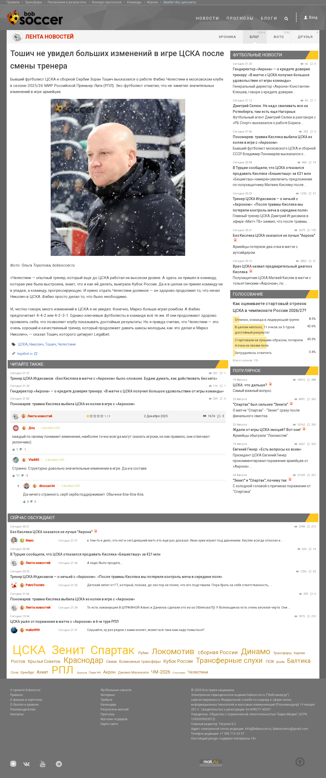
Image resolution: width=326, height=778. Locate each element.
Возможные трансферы (140, 661)
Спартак (112, 650)
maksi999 (33, 630)
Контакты (17, 714)
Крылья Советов (44, 661)
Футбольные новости (116, 690)
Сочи (14, 672)
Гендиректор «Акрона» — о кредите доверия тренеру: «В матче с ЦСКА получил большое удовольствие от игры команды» (117, 391)
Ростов (18, 661)
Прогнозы (240, 18)
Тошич (50, 344)
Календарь (108, 704)
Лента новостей (40, 416)
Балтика (299, 660)
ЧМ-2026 (160, 672)
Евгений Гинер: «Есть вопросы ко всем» (267, 449)
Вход (313, 17)
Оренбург (27, 672)
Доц (32, 428)
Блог (257, 35)
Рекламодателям (22, 709)
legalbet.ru (25, 353)
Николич (36, 344)
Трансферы (33, 2)
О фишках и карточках (26, 700)
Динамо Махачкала (133, 672)
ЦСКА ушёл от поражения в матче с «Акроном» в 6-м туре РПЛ (64, 621)
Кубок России (178, 661)
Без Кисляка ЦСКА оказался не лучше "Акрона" (274, 235)
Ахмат (42, 672)
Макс (30, 540)
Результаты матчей (115, 709)
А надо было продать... (105, 563)
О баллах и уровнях (24, 704)
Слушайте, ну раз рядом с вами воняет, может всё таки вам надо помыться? (145, 630)
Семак (111, 662)
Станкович (178, 672)
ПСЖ (270, 661)
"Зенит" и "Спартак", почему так (260, 480)
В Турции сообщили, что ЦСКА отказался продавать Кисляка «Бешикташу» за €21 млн (85, 554)
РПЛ (62, 670)
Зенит (68, 650)
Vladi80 (34, 459)
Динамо (255, 651)
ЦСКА (23, 344)
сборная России (218, 652)
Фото (282, 35)
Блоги (269, 18)
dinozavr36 (47, 486)
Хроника (227, 37)
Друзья (308, 35)
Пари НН (95, 672)
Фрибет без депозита (179, 2)
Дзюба (280, 662)
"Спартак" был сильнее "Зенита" (260, 404)
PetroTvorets (35, 585)
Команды (134, 2)
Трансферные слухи (229, 660)
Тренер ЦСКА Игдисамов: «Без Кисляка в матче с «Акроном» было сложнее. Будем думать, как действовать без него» (113, 378)
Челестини (67, 344)
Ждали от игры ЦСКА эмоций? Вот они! (267, 430)
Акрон (109, 672)
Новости (207, 18)
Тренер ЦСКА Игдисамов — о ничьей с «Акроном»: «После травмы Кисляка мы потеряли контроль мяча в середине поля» (270, 204)
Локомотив (173, 651)
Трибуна (106, 700)
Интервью (108, 695)
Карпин (299, 653)
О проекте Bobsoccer (25, 690)
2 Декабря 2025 (50, 428)
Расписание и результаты (67, 2)
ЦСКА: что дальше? (250, 385)
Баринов (82, 672)
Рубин (143, 653)
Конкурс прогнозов (107, 2)
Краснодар (83, 660)
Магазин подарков (114, 719)
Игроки (152, 2)
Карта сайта (109, 724)
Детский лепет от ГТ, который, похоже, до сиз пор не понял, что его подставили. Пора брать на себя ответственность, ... (179, 585)
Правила (13, 2)
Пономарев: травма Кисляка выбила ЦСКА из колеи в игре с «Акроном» (72, 404)
